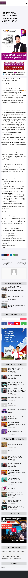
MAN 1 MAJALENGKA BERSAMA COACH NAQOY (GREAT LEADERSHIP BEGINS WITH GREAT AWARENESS (16, 289)
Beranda (3, 8)
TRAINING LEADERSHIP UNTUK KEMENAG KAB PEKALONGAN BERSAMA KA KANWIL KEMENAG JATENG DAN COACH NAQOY (16, 480)
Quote (3, 556)
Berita (14, 551)
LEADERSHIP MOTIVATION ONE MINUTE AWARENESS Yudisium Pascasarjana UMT (15, 370)
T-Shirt (7, 556)
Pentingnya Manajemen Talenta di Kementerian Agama (15, 417)
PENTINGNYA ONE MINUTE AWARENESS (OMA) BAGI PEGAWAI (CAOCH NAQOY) (16, 377)
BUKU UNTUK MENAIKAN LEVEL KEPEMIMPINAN (15, 487)
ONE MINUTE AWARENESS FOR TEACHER (15, 398)
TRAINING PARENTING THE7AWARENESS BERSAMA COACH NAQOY (16, 424)
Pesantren (12, 553)
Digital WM (24, 574)
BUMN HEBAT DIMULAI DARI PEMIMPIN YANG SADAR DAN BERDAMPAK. (15, 458)
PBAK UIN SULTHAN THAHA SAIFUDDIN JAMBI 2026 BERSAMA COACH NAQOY (16, 431)
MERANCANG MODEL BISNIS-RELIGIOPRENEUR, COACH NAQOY (16, 383)
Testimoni (13, 556)
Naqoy (17, 576)
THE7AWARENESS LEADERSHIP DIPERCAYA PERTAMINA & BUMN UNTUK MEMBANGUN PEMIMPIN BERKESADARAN (16, 297)
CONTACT (10, 403)
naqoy (11, 558)
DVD (3, 553)
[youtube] (17, 323)
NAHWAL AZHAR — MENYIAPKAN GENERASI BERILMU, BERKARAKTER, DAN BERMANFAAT (16, 305)
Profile (16, 553)
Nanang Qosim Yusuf (18, 276)
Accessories (4, 551)
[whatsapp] (24, 323)
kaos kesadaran (5, 558)
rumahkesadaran (17, 558)
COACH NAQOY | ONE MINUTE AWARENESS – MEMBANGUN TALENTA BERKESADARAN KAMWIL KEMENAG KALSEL (17, 391)
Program (21, 553)
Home (10, 572)
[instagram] (11, 323)
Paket (7, 553)
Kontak (18, 572)
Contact (22, 551)
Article (10, 551)
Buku (18, 551)
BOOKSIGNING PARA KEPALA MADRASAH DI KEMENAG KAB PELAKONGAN (15, 494)
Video (18, 556)
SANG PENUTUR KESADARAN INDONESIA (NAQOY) (15, 501)
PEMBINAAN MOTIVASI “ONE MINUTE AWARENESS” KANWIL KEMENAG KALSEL (17, 411)
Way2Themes (12, 574)
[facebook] (4, 323)
